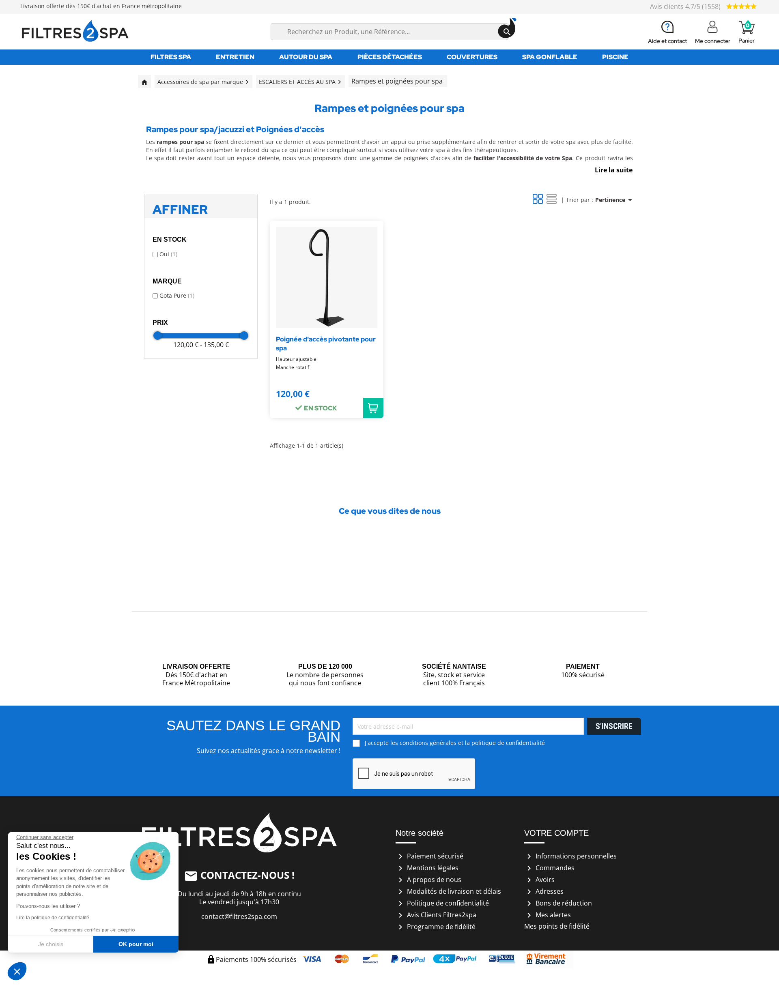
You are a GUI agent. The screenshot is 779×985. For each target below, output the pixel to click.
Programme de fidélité (436, 926)
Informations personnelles (570, 856)
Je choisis (50, 944)
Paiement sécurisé (429, 856)
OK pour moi (135, 944)
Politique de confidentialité (442, 903)
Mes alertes (547, 914)
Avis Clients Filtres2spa (436, 914)
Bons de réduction (558, 903)
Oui (168, 254)
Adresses (544, 891)
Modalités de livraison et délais (448, 891)
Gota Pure (176, 295)
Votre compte (556, 832)
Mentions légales (427, 867)
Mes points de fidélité (557, 926)
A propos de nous (428, 879)
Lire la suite (614, 169)
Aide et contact (667, 41)
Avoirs (539, 879)
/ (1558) (686, 6)
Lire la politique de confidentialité (52, 918)
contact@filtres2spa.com (239, 916)
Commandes (549, 867)
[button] (17, 971)
